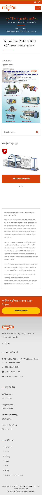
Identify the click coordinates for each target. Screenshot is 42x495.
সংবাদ (23, 29)
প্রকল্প (7, 461)
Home (17, 29)
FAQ (7, 470)
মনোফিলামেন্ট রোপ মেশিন (23, 278)
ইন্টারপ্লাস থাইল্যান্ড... (8, 404)
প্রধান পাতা (8, 447)
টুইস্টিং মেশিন (17, 280)
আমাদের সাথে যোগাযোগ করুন (14, 475)
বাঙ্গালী (38, 2)
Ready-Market (30, 491)
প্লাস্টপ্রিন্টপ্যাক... (7, 394)
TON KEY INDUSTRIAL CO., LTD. (28, 486)
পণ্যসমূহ (7, 456)
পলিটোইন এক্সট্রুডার (8, 280)
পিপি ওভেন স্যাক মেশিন (31, 280)
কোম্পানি (7, 452)
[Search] (37, 132)
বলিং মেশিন (23, 280)
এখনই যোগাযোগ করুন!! (21, 311)
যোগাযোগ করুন (28, 283)
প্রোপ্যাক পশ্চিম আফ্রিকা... (10, 415)
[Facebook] (2, 343)
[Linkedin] (9, 343)
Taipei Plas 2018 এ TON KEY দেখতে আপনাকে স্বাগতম (21, 32)
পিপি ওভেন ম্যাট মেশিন (30, 275)
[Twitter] (6, 343)
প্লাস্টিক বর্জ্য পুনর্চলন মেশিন (10, 278)
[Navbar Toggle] (38, 8)
